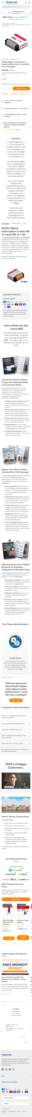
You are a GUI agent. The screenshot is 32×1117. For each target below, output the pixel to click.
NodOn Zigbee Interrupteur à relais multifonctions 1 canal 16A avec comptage (16, 25)
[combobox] (16, 7)
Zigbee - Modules (11, 23)
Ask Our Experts (16, 700)
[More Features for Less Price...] (16, 873)
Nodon (3, 59)
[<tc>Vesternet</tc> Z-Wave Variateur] (23, 910)
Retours (24, 1111)
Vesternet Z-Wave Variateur (23, 921)
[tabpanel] (16, 258)
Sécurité (19, 1111)
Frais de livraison (14, 72)
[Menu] (2, 2)
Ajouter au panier (21, 88)
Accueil (3, 23)
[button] (29, 2)
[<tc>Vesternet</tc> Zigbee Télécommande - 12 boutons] (9, 910)
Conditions (4, 1111)
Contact (3, 1113)
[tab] (5, 223)
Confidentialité (11, 1111)
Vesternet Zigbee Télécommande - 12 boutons (8, 922)
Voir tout (16, 861)
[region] (16, 1031)
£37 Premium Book (10, 388)
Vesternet (7, 1109)
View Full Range (16, 899)
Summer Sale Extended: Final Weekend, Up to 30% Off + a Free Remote (14, 979)
